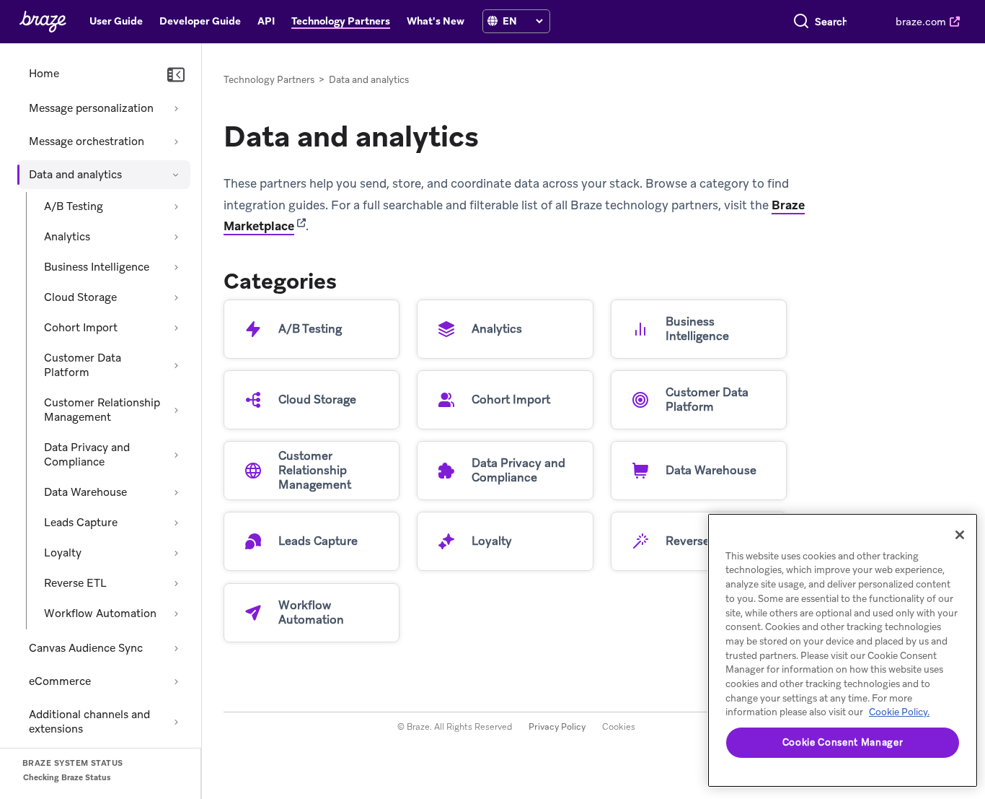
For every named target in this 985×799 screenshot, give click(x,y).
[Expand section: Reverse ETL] (176, 583)
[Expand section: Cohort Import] (176, 327)
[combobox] (831, 21)
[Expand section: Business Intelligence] (176, 267)
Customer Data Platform (82, 365)
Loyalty (62, 553)
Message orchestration (86, 141)
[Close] (960, 535)
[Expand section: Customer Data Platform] (176, 365)
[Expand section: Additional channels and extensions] (176, 721)
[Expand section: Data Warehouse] (176, 492)
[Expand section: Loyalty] (176, 553)
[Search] (801, 21)
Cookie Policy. (899, 712)
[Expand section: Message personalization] (176, 108)
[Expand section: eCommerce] (176, 681)
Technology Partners (269, 80)
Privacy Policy (557, 727)
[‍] (492, 21)
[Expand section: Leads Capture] (176, 522)
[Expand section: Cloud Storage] (176, 297)
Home (44, 73)
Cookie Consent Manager (842, 742)
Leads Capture (81, 522)
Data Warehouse (85, 492)
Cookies (618, 727)
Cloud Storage (80, 297)
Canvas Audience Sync (86, 648)
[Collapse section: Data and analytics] (176, 174)
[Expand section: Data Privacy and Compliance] (176, 454)
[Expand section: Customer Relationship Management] (176, 410)
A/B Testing (73, 206)
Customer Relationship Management (102, 410)
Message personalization (91, 108)
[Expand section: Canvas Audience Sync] (176, 648)
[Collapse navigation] (176, 75)
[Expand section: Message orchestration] (176, 141)
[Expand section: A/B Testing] (176, 206)
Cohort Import (81, 327)
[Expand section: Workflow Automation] (176, 613)
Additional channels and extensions (89, 721)
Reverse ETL (75, 583)
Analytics (67, 237)
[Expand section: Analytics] (176, 236)
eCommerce (60, 681)
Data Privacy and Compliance (87, 454)
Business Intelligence (96, 267)
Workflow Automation (100, 613)
